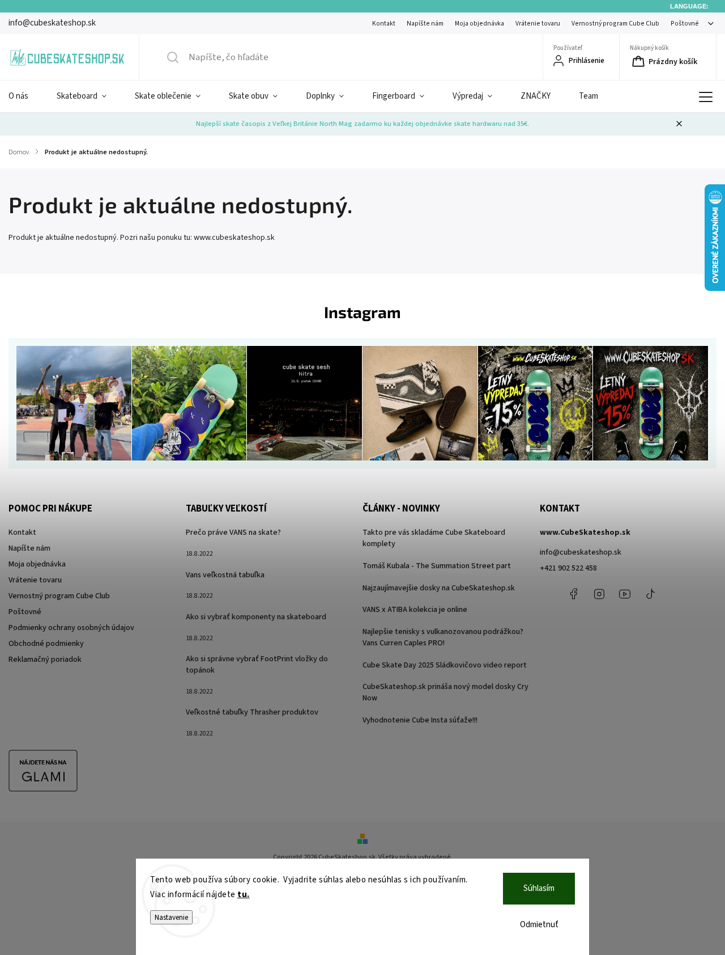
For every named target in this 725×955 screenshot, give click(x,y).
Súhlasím (539, 888)
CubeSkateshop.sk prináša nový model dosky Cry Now (445, 692)
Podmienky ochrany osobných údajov (71, 627)
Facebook (573, 593)
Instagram (599, 593)
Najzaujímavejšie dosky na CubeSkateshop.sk (438, 588)
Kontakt (383, 23)
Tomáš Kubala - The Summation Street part (436, 566)
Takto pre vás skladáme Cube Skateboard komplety (433, 538)
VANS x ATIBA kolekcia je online (414, 609)
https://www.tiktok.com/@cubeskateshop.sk (650, 593)
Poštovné (685, 23)
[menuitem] (25, 96)
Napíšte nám (425, 23)
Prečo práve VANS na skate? (233, 532)
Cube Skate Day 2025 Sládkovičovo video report (444, 665)
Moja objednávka (479, 23)
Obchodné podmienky (46, 643)
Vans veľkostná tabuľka (225, 575)
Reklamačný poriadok (45, 659)
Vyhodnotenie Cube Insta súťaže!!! (419, 720)
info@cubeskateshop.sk (580, 552)
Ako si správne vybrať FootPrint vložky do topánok (257, 664)
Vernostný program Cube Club (615, 23)
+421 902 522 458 (568, 568)
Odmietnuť (539, 925)
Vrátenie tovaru (537, 23)
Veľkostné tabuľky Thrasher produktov (252, 712)
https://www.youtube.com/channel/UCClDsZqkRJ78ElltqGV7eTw (624, 593)
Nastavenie (171, 917)
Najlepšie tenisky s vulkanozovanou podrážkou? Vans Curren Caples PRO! (442, 637)
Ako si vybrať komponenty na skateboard (256, 617)
